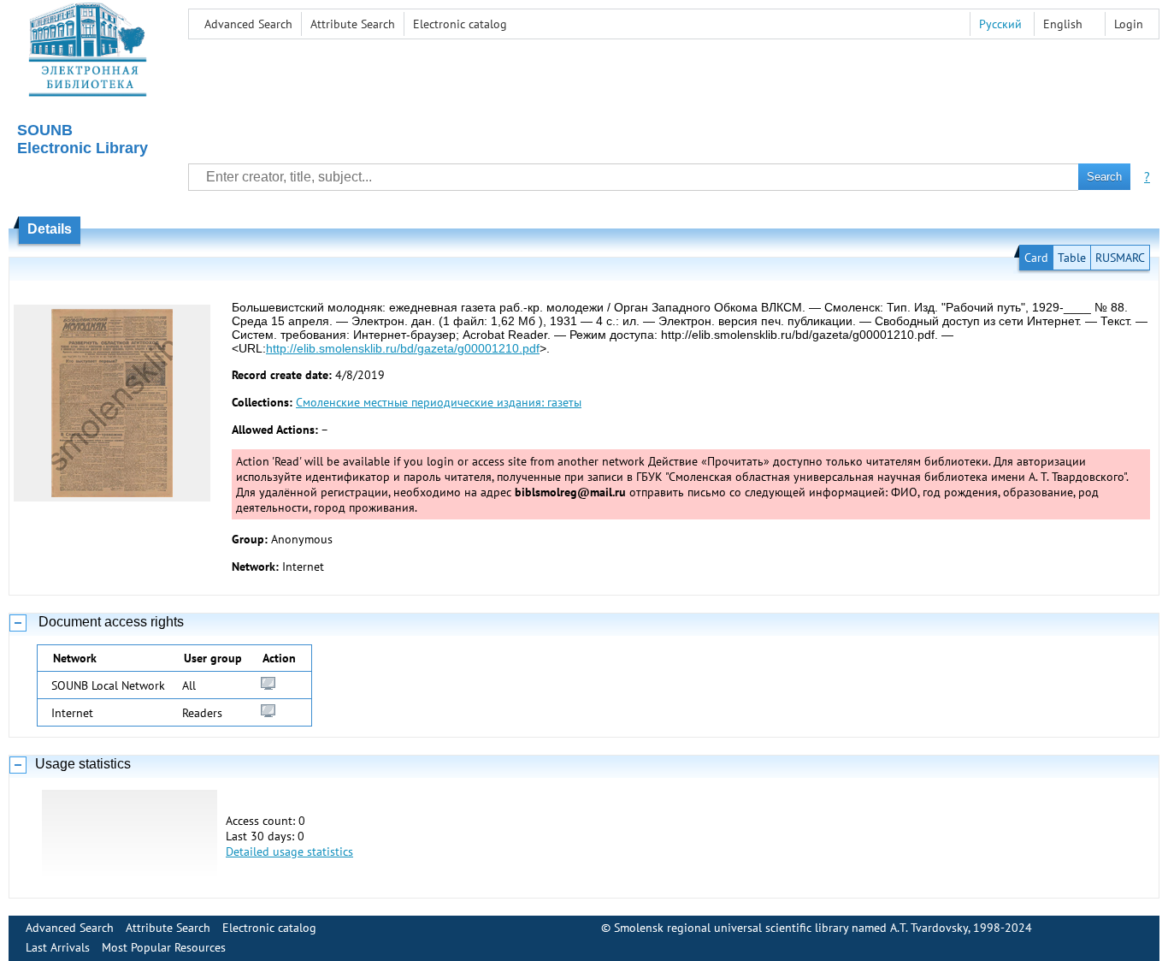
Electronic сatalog (460, 24)
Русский (1000, 24)
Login (1128, 24)
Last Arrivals (58, 947)
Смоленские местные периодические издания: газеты (438, 402)
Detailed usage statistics (289, 851)
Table (1072, 257)
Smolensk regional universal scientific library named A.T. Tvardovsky (791, 927)
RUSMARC (1120, 257)
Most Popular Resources (164, 947)
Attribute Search (352, 24)
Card (1036, 257)
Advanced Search (248, 24)
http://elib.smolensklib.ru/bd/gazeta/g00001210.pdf (403, 348)
